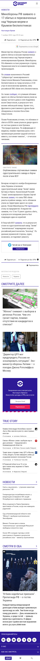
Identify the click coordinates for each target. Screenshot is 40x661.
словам (7, 74)
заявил (12, 197)
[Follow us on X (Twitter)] (8, 640)
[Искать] (31, 658)
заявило (31, 52)
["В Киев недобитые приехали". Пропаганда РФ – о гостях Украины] (20, 570)
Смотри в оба (12, 546)
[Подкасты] (34, 640)
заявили (18, 223)
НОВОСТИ (9, 482)
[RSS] (29, 640)
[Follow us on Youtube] (14, 640)
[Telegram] (20, 658)
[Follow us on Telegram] (24, 640)
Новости (5, 10)
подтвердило (32, 206)
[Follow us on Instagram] (19, 640)
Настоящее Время (8, 31)
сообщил (13, 94)
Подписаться (20, 249)
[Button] (10, 40)
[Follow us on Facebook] (3, 640)
